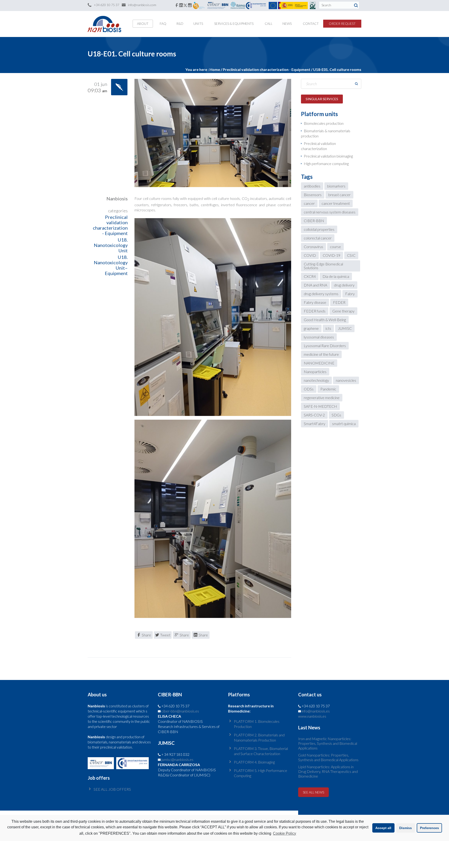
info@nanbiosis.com (142, 5)
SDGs (336, 415)
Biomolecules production (324, 123)
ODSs (309, 389)
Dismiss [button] (405, 828)
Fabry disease (315, 302)
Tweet (165, 635)
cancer (309, 203)
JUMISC (345, 328)
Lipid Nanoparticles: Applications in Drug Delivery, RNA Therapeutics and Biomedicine (328, 771)
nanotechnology (316, 380)
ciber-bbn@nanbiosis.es (180, 711)
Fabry (350, 293)
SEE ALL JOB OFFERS (112, 789)
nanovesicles (346, 380)
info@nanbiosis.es (316, 711)
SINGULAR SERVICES (322, 99)
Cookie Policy (284, 833)
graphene (311, 328)
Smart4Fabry (314, 423)
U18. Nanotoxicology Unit (111, 245)
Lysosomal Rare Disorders (325, 345)
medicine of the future (321, 354)
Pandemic (328, 389)
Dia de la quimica (335, 276)
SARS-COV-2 (314, 415)
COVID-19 (331, 255)
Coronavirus (313, 246)
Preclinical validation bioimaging (328, 156)
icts (328, 328)
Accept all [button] (383, 828)
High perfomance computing (326, 163)
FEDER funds (315, 311)
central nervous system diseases (329, 212)
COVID (310, 255)
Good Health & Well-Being (325, 319)
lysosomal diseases (319, 337)
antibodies (312, 186)
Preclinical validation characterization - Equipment (266, 69)
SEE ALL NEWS (313, 792)
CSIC (351, 255)
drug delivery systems (321, 293)
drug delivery (344, 285)
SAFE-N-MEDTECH (320, 406)
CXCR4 (310, 276)
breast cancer (339, 194)
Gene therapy (343, 311)
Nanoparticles (315, 371)
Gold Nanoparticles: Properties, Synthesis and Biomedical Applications (328, 757)
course (335, 246)
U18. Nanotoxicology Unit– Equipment (111, 265)
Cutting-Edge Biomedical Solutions (323, 266)
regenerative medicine (322, 397)
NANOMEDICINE (319, 363)
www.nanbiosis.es (312, 716)
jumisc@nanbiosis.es (177, 759)
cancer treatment (336, 203)
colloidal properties (319, 229)
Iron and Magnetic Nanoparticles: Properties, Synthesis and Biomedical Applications (327, 743)
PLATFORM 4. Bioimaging (254, 762)
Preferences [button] (429, 828)
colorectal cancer (318, 238)
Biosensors (313, 194)
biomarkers (336, 186)
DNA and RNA (315, 285)
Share (146, 635)
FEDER (339, 302)
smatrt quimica (344, 423)
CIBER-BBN (314, 220)
